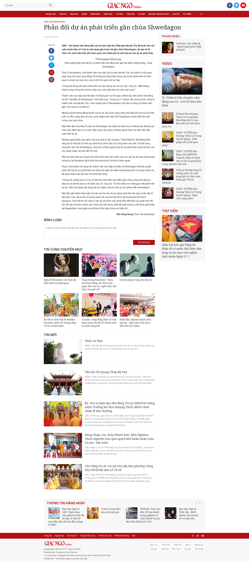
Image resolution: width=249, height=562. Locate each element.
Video (84, 14)
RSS (133, 536)
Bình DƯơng (199, 549)
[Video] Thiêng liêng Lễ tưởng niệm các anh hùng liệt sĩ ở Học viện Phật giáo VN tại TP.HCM (182, 176)
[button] (197, 515)
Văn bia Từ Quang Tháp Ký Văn (106, 372)
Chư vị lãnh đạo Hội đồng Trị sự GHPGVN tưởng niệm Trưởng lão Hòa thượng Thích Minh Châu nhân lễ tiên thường (120, 407)
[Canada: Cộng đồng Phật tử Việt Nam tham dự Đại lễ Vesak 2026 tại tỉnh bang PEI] (99, 304)
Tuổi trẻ (130, 14)
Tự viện (141, 14)
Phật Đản (154, 549)
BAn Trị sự (154, 545)
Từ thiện (187, 14)
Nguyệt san (59, 536)
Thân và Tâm (94, 341)
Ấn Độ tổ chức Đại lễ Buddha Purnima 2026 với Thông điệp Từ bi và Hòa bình (60, 322)
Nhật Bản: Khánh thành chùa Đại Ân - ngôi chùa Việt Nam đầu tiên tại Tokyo (135, 322)
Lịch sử (175, 14)
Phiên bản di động (121, 536)
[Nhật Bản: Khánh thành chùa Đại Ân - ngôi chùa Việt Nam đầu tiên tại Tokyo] (137, 304)
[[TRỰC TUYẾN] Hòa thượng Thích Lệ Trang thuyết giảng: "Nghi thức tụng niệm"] (167, 193)
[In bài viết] (51, 80)
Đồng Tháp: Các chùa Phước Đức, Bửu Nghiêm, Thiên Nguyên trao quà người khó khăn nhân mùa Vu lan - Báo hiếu (119, 439)
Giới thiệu (187, 549)
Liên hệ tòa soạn (105, 536)
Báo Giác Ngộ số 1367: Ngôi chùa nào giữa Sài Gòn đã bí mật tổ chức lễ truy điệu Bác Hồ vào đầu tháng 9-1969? (66, 516)
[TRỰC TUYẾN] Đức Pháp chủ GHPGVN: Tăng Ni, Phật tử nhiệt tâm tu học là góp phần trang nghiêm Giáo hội (181, 158)
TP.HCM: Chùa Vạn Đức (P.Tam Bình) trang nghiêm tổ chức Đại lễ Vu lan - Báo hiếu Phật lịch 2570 (143, 515)
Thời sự (62, 14)
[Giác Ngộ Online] (92, 543)
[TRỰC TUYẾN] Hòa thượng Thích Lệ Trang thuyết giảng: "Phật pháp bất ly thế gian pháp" (181, 139)
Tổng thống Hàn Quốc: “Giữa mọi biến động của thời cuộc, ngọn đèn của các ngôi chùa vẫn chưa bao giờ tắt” (99, 284)
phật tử (187, 545)
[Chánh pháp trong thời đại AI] (137, 265)
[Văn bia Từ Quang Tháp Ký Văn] (63, 382)
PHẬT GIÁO (166, 545)
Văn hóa (74, 14)
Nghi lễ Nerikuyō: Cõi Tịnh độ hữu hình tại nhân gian (60, 281)
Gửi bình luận (144, 242)
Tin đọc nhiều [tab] (171, 36)
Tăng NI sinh (198, 545)
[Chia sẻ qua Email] (51, 72)
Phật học (108, 14)
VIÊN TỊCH (177, 545)
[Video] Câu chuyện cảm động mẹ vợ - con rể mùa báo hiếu (182, 101)
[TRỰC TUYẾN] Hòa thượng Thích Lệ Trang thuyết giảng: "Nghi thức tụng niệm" (188, 193)
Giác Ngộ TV (72, 536)
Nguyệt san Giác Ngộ (158, 14)
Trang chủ (50, 14)
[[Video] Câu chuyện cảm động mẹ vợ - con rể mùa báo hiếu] (182, 81)
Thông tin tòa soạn (87, 536)
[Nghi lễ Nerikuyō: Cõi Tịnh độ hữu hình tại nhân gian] (61, 265)
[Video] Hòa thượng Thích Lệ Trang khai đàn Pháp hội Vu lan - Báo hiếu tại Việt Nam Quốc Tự (181, 120)
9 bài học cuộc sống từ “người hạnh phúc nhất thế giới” (188, 46)
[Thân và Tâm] (63, 351)
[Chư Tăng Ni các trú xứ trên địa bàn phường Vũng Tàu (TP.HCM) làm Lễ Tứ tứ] (63, 476)
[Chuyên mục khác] (201, 14)
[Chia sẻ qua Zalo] (51, 65)
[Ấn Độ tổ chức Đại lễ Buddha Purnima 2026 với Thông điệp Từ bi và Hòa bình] (61, 304)
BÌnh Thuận (176, 549)
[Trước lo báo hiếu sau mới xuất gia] (93, 513)
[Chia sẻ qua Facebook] (51, 51)
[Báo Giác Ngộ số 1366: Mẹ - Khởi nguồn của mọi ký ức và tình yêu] (170, 513)
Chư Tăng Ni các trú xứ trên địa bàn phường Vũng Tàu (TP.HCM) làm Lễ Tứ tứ (119, 468)
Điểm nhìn (95, 14)
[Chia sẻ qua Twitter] (51, 58)
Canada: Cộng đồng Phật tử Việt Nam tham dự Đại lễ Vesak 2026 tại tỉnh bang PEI (99, 322)
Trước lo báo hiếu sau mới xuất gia (111, 510)
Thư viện (170, 210)
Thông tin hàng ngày (66, 503)
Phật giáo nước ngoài (54, 22)
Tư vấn (119, 14)
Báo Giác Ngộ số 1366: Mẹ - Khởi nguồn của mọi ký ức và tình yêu (188, 513)
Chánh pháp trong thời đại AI (136, 279)
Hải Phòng (164, 549)
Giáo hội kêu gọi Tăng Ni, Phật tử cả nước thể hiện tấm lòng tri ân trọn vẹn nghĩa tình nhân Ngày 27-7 (182, 250)
